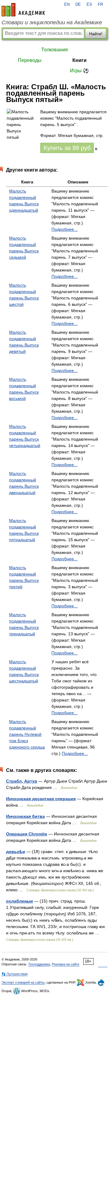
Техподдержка (39, 964)
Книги (79, 60)
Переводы (29, 60)
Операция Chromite (26, 833)
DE (78, 4)
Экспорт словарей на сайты (23, 982)
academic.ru (23, 9)
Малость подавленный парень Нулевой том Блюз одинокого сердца (27, 734)
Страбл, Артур (21, 781)
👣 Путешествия (15, 974)
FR (100, 4)
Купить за (67, 148)
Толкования (54, 49)
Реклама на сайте (65, 964)
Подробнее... (64, 229)
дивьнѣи (15, 851)
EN (67, 4)
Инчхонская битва (25, 816)
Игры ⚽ (79, 70)
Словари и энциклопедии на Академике (52, 22)
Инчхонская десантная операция (41, 798)
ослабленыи (19, 901)
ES (89, 4)
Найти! (95, 33)
